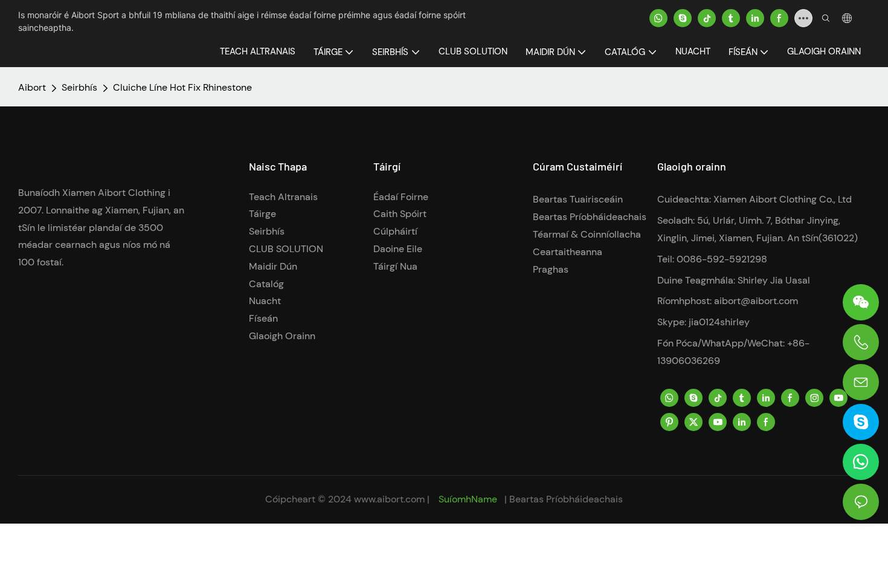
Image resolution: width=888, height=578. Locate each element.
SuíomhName (468, 499)
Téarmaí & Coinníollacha (587, 234)
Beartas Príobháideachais (589, 216)
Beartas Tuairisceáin (578, 199)
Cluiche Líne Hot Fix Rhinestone (182, 87)
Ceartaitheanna (567, 251)
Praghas (550, 269)
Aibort (32, 87)
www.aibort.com (390, 499)
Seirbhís (79, 87)
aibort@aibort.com (756, 300)
